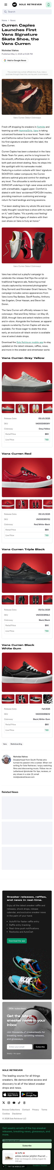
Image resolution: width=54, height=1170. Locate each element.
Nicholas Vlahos (10, 50)
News (12, 20)
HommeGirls (25, 130)
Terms (44, 1109)
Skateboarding (16, 744)
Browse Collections (11, 1109)
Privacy (35, 1109)
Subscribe (40, 1046)
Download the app (17, 940)
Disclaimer (17, 1113)
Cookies (6, 1113)
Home (4, 20)
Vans (35, 130)
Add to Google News (16, 60)
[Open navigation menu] (5, 4)
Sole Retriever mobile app (30, 342)
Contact (26, 1109)
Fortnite (41, 127)
